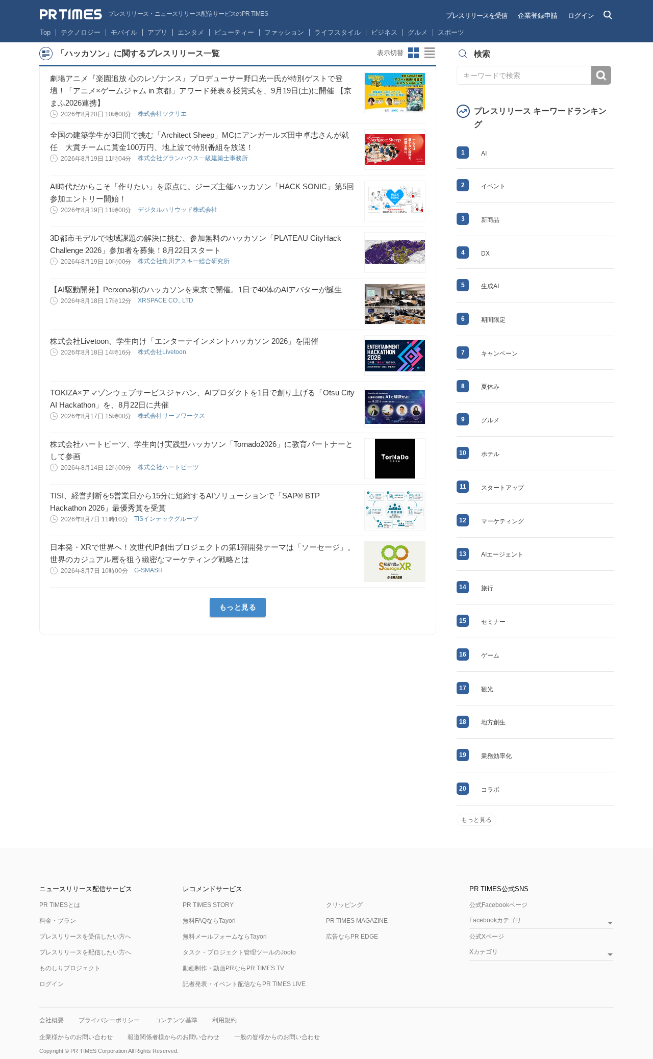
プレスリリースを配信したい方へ (85, 952)
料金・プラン (57, 920)
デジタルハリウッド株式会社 (178, 209)
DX (485, 253)
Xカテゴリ (483, 952)
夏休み (490, 386)
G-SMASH (149, 570)
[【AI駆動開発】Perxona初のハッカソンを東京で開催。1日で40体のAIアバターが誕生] (394, 304)
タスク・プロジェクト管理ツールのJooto (239, 952)
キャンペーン (499, 353)
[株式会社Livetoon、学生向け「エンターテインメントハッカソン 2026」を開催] (394, 355)
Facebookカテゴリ (495, 920)
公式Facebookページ (498, 905)
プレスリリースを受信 (476, 15)
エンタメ (191, 32)
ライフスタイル (337, 32)
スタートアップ (502, 487)
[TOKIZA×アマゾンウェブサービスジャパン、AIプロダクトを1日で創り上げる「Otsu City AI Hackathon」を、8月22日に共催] (394, 407)
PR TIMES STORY (208, 905)
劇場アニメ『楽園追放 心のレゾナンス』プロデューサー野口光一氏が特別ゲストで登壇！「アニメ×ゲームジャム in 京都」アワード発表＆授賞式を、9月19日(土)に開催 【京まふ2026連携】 (200, 90)
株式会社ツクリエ (163, 113)
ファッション (284, 32)
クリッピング (344, 905)
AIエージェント (502, 554)
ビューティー (234, 32)
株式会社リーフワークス (172, 415)
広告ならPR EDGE (352, 936)
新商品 (490, 219)
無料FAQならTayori (209, 920)
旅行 (487, 588)
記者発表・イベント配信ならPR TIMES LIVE (244, 984)
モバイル (124, 32)
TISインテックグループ (167, 518)
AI (484, 153)
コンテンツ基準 (176, 1020)
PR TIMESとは (59, 905)
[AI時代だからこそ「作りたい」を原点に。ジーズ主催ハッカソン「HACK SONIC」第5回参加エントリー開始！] (394, 201)
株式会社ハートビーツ (169, 467)
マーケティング (502, 521)
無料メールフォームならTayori (225, 936)
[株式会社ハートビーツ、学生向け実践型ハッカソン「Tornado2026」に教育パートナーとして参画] (394, 458)
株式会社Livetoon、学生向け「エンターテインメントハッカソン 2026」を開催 (184, 341)
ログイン (581, 15)
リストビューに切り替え (430, 53)
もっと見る (238, 607)
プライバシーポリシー (109, 1020)
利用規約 (224, 1020)
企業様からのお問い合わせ (76, 1037)
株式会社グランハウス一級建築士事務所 (193, 158)
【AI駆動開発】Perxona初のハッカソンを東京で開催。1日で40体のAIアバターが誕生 (196, 289)
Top (45, 32)
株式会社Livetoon (163, 352)
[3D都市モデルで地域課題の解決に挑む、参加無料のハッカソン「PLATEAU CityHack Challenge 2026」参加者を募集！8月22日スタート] (394, 252)
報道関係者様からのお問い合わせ (173, 1037)
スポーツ (451, 32)
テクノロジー (81, 32)
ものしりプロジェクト (70, 968)
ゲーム (490, 655)
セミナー (493, 621)
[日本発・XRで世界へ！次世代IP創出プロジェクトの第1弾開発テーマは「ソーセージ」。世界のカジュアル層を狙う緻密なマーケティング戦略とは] (394, 561)
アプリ (157, 32)
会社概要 (51, 1020)
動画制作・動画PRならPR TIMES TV (233, 968)
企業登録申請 (538, 15)
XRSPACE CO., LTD (166, 300)
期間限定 (493, 319)
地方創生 (493, 722)
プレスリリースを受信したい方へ (85, 936)
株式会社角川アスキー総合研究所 (184, 261)
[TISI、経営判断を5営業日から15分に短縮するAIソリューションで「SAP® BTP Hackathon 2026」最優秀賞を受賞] (394, 510)
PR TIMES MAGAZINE (357, 920)
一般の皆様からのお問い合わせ (277, 1037)
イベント (493, 186)
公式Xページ (486, 936)
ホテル (490, 454)
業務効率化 (496, 756)
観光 (487, 689)
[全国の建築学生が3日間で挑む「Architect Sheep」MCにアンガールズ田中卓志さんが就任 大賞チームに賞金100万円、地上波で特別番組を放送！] (394, 149)
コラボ (490, 789)
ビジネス (384, 32)
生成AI (490, 286)
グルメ (418, 32)
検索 (601, 75)
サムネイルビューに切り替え (414, 53)
